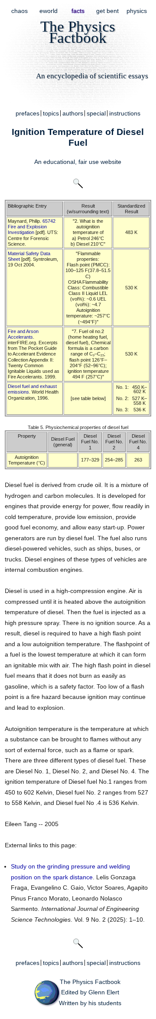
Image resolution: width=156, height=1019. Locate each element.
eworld (48, 10)
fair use (88, 161)
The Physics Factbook (90, 981)
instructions (124, 113)
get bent (107, 10)
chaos (19, 10)
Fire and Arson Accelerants (23, 334)
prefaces (27, 113)
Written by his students (90, 1003)
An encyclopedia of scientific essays (92, 76)
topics (51, 113)
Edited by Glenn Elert (90, 992)
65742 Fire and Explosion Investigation (31, 226)
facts (78, 10)
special (96, 113)
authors (72, 113)
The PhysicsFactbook (77, 32)
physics (137, 10)
